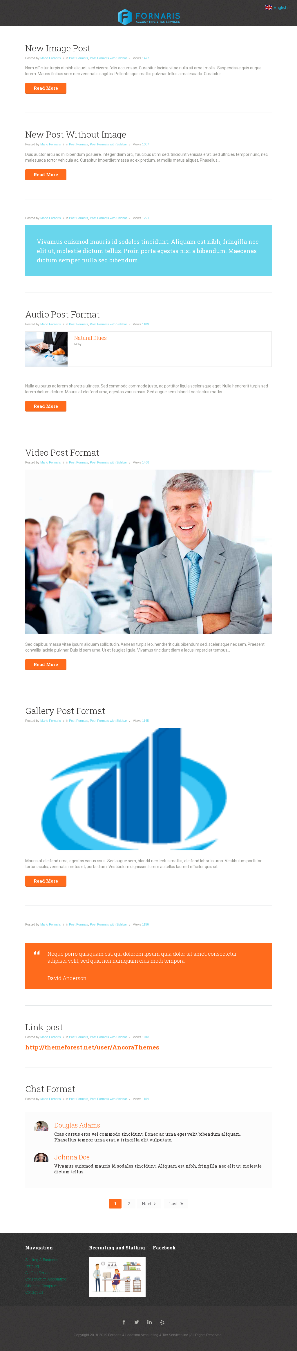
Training (32, 1266)
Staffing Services (39, 1272)
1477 (141, 58)
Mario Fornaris (50, 58)
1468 (141, 462)
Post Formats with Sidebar (108, 58)
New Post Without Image (75, 134)
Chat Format (50, 1088)
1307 (141, 144)
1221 (141, 218)
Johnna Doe (72, 1157)
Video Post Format (62, 452)
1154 (141, 1099)
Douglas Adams (77, 1125)
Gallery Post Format (65, 710)
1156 (141, 924)
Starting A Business (41, 1259)
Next (146, 1203)
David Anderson (67, 978)
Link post (44, 1027)
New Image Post (57, 48)
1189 (141, 324)
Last (173, 1203)
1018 (141, 1037)
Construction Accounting (45, 1279)
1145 (141, 720)
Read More (46, 88)
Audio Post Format (62, 314)
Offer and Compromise (44, 1285)
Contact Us (34, 1292)
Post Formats (78, 58)
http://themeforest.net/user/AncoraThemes (92, 1047)
